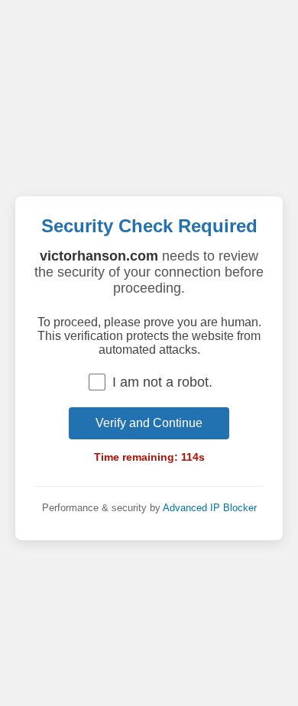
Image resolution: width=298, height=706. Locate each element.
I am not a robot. (162, 382)
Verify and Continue (149, 422)
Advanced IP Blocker (210, 507)
